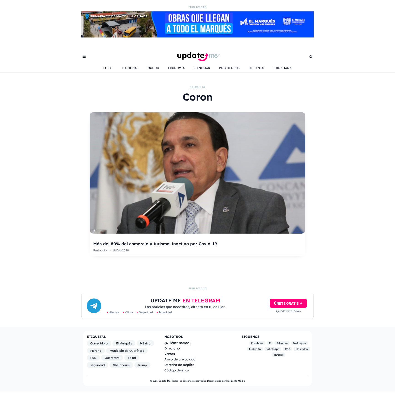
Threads (278, 354)
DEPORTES (256, 68)
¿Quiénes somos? (177, 343)
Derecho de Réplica (179, 365)
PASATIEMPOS (229, 68)
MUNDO (153, 68)
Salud (132, 358)
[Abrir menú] (84, 56)
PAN (93, 358)
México (145, 343)
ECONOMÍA (176, 68)
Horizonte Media (235, 380)
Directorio (172, 348)
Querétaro (112, 358)
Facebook (257, 343)
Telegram (282, 343)
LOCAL (108, 68)
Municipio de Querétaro (127, 350)
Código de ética (176, 370)
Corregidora (99, 343)
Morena (95, 350)
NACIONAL (130, 68)
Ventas (169, 354)
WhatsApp (273, 349)
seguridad (97, 365)
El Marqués (124, 343)
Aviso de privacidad (179, 359)
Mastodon (302, 349)
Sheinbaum (121, 365)
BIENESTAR (201, 68)
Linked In (255, 349)
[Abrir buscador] (311, 56)
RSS (287, 349)
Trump (142, 365)
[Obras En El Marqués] (197, 36)
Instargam (299, 343)
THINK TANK (282, 68)
